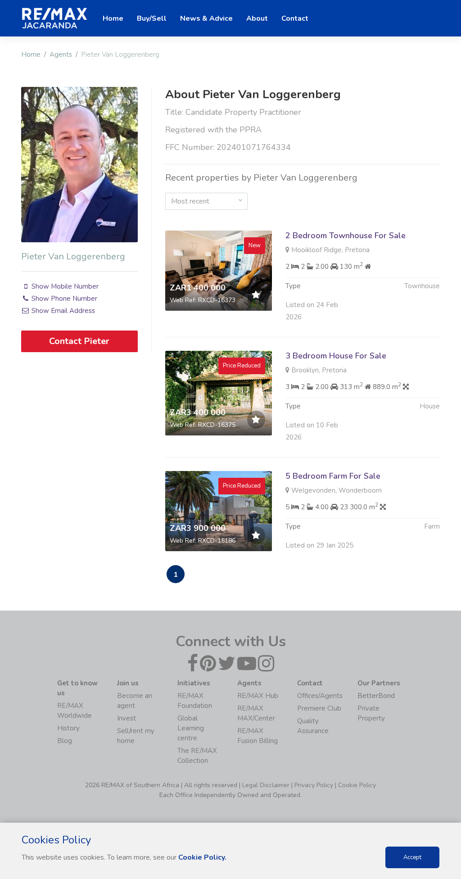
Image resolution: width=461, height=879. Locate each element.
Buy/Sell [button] (152, 18)
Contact (294, 18)
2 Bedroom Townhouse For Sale (345, 235)
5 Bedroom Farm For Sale (332, 476)
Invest (126, 718)
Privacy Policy (313, 785)
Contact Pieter (79, 341)
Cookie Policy (357, 785)
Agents (61, 54)
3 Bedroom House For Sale (335, 355)
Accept (412, 857)
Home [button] (113, 18)
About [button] (257, 18)
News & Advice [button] (206, 18)
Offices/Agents (320, 695)
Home (31, 54)
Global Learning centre (190, 728)
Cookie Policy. (202, 857)
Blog (64, 740)
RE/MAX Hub (257, 695)
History (68, 728)
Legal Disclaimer (265, 785)
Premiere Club (319, 708)
